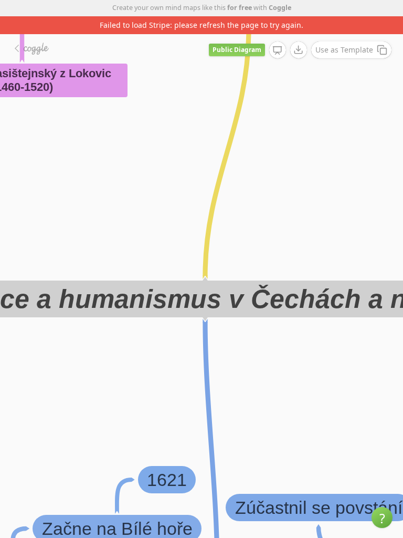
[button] (382, 517)
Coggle (280, 7)
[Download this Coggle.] (298, 50)
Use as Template (344, 50)
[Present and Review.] (277, 50)
